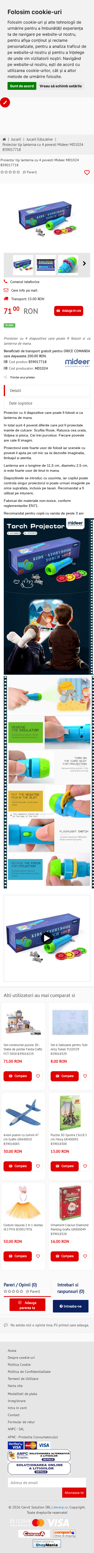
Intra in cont (17, 1408)
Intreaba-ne (72, 1306)
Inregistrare (17, 1401)
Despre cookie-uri (21, 1357)
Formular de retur (21, 1422)
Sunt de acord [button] (22, 86)
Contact (14, 1415)
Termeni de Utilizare (23, 1378)
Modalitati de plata (22, 1393)
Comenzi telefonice (24, 282)
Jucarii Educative (40, 139)
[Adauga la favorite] (87, 173)
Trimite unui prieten (22, 377)
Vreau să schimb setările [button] (61, 86)
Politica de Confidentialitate (29, 1371)
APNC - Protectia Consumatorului (33, 1437)
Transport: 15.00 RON (27, 299)
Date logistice (20, 403)
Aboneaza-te (74, 1492)
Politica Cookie (19, 1364)
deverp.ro (60, 1507)
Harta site (15, 1385)
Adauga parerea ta (28, 1305)
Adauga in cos (71, 310)
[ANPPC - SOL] (39, 1468)
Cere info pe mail (23, 290)
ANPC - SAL (16, 1429)
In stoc (10, 325)
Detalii (15, 390)
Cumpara (20, 1076)
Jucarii (16, 139)
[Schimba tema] (5, 102)
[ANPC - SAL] (39, 1455)
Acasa (12, 1350)
